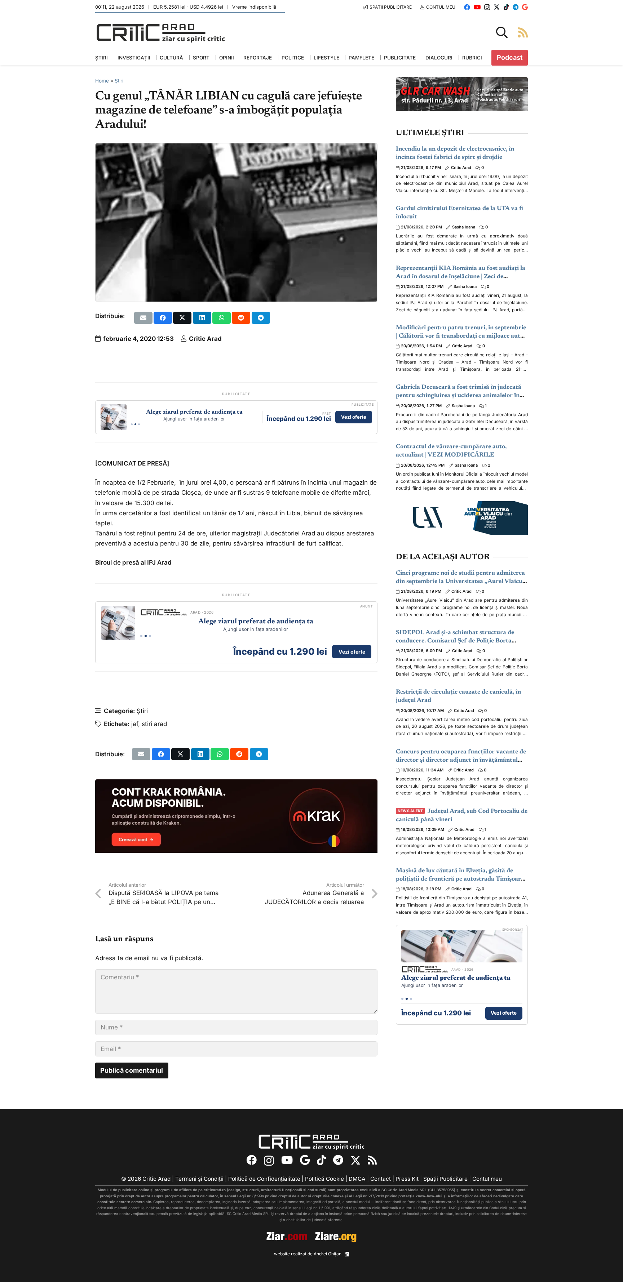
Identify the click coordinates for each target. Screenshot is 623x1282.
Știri (119, 81)
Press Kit (407, 1178)
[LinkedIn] (347, 1254)
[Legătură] (523, 32)
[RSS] (372, 1160)
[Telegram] (515, 7)
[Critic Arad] (160, 33)
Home (102, 81)
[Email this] (143, 318)
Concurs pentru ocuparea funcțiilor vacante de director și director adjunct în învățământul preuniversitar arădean (461, 760)
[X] (497, 7)
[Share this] (163, 318)
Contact (380, 1178)
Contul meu (487, 1178)
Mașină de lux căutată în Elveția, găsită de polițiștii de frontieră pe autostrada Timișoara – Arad (460, 879)
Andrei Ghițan (327, 1253)
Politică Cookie (324, 1178)
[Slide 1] (132, 424)
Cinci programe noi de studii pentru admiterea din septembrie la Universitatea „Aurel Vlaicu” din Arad (460, 581)
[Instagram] (487, 7)
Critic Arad (205, 338)
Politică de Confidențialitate (264, 1178)
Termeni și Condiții (199, 1178)
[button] (501, 32)
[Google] (525, 7)
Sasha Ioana (463, 227)
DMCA (357, 1178)
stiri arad (154, 723)
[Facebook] (467, 7)
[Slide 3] (139, 424)
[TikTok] (506, 7)
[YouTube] (477, 7)
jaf (134, 723)
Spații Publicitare (445, 1178)
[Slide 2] (135, 424)
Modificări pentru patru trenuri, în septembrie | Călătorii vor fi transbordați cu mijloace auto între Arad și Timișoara (461, 336)
